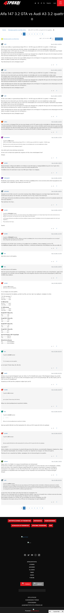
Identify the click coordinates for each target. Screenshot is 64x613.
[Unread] (35, 3)
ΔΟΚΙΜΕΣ (32, 567)
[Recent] (38, 3)
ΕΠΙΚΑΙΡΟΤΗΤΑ (32, 561)
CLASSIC (32, 569)
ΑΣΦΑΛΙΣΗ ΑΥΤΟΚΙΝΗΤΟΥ (20, 525)
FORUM (32, 577)
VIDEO (32, 575)
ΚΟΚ (50, 525)
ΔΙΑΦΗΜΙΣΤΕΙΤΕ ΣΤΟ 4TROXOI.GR (32, 605)
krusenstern (7, 137)
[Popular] (41, 3)
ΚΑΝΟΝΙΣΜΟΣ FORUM (32, 600)
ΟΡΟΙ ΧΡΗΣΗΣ (32, 597)
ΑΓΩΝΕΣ (32, 564)
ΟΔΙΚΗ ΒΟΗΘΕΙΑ (50, 521)
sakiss (5, 121)
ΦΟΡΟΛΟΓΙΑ (38, 521)
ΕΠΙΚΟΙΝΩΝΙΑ (32, 602)
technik (5, 163)
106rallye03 (7, 178)
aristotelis (6, 191)
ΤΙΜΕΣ (32, 572)
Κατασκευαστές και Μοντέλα (11, 39)
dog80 (5, 373)
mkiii (5, 44)
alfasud (6, 461)
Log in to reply (59, 39)
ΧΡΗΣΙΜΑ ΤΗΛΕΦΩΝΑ (39, 525)
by (28, 610)
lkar (5, 253)
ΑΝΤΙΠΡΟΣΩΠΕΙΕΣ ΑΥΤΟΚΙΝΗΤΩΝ (20, 521)
